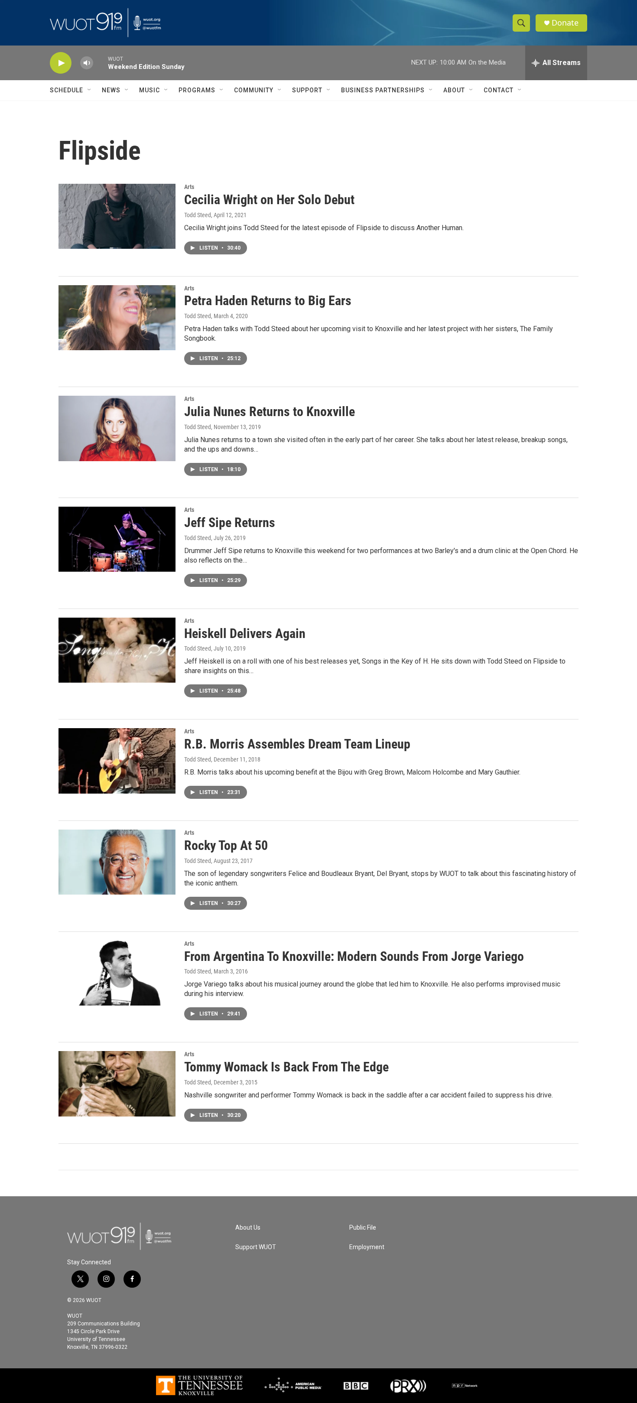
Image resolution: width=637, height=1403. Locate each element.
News (111, 90)
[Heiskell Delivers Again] (117, 650)
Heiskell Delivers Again (245, 633)
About (454, 90)
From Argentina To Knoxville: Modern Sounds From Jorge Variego (354, 956)
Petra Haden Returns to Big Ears (267, 300)
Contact (499, 90)
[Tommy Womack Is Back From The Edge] (117, 1083)
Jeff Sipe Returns (229, 522)
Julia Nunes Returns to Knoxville (269, 411)
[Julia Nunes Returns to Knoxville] (117, 428)
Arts (189, 186)
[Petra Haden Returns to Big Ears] (117, 317)
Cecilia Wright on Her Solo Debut (269, 199)
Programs (197, 90)
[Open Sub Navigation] (89, 90)
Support (307, 90)
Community (253, 90)
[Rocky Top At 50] (117, 862)
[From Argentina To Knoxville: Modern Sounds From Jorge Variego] (117, 973)
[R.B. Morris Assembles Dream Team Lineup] (117, 760)
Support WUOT (255, 1247)
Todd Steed (197, 215)
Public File (362, 1227)
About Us (247, 1227)
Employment (366, 1247)
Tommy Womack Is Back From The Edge (286, 1066)
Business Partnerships (383, 90)
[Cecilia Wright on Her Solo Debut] (117, 216)
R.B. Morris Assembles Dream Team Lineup (297, 744)
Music (149, 90)
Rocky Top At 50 (226, 845)
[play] (61, 63)
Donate (565, 22)
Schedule (66, 90)
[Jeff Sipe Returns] (117, 539)
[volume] (86, 63)
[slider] (100, 62)
